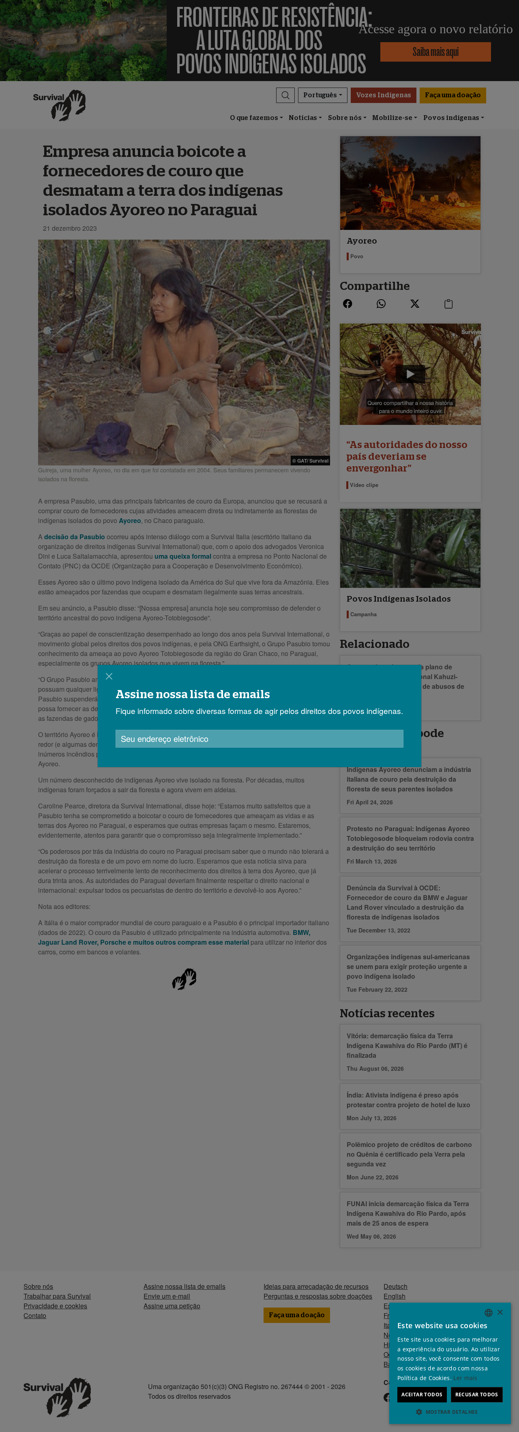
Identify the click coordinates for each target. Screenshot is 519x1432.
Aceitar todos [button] (421, 1394)
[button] (450, 1412)
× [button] (500, 1313)
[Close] (109, 676)
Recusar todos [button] (476, 1394)
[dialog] (259, 716)
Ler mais (465, 1378)
